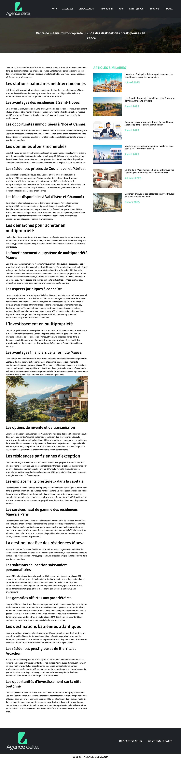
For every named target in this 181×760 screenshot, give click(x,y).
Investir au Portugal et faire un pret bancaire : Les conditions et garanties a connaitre (149, 75)
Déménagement (86, 9)
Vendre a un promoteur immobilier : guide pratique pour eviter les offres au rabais (149, 147)
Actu (54, 9)
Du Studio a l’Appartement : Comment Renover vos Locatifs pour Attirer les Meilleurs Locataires (149, 171)
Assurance (67, 9)
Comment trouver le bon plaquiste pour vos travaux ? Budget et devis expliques (149, 195)
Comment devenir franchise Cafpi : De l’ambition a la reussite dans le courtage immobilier (149, 123)
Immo (120, 9)
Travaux (169, 9)
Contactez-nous (130, 741)
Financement (106, 9)
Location (154, 9)
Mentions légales (160, 741)
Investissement (137, 9)
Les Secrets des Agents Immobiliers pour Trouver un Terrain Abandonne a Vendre (150, 99)
